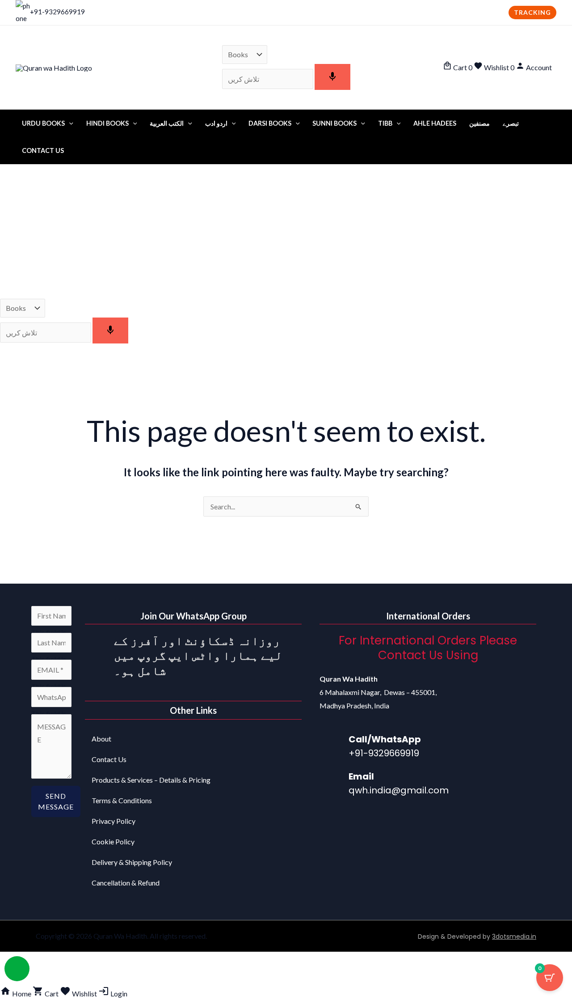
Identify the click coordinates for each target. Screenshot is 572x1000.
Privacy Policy (113, 821)
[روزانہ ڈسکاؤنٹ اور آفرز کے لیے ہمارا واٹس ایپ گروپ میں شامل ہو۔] (96, 644)
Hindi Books (107, 123)
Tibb (385, 123)
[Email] (331, 782)
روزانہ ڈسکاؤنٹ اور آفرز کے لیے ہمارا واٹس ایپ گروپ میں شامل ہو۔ (198, 655)
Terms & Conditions (122, 800)
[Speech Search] (332, 77)
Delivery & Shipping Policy (132, 862)
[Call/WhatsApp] (331, 744)
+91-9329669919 (57, 12)
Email (361, 776)
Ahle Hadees (434, 123)
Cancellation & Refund (126, 882)
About (101, 738)
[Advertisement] (286, 231)
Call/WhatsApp (385, 739)
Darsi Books (269, 123)
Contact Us (43, 150)
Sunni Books (334, 123)
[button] (532, 12)
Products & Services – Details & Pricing (151, 779)
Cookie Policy (113, 841)
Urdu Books (43, 123)
